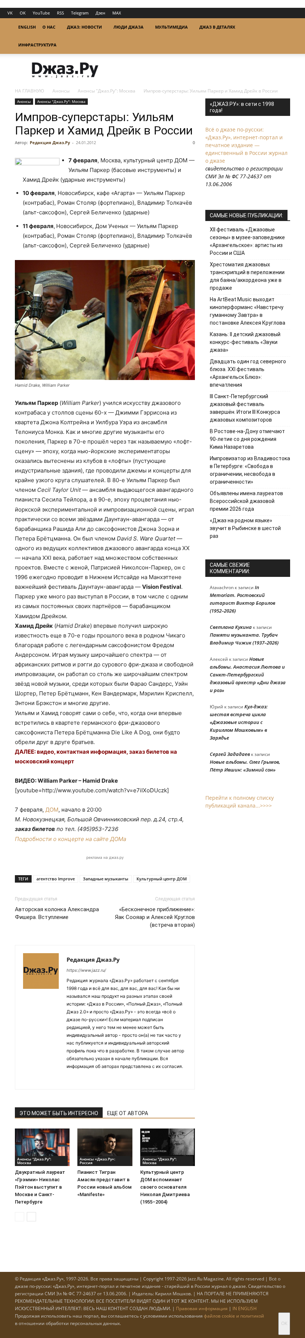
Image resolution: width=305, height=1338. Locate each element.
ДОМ (51, 809)
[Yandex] (99, 1078)
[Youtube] (113, 1078)
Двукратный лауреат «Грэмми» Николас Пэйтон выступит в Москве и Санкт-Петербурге (40, 1187)
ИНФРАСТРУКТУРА (37, 45)
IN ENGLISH (244, 1308)
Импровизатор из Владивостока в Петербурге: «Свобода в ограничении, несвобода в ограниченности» (250, 470)
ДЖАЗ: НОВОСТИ (84, 27)
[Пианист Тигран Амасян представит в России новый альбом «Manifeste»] (104, 1147)
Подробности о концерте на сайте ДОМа (70, 838)
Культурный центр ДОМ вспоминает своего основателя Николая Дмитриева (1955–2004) (165, 1187)
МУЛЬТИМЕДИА (171, 27)
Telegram (80, 13)
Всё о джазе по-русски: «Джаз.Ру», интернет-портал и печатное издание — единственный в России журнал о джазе (246, 145)
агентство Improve (55, 878)
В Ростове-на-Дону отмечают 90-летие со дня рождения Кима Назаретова (247, 439)
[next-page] (31, 1216)
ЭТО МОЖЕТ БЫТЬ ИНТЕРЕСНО (58, 1113)
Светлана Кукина (231, 627)
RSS (60, 13)
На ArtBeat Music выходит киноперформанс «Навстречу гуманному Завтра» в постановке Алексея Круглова (247, 311)
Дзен (100, 13)
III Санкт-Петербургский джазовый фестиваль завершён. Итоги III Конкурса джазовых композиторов (245, 408)
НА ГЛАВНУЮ (29, 91)
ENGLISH (27, 27)
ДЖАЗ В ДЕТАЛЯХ (217, 27)
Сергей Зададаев (230, 754)
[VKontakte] (86, 1078)
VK (10, 13)
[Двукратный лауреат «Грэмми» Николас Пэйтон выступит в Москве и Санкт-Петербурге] (42, 1147)
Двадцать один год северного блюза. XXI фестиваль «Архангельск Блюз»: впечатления (248, 373)
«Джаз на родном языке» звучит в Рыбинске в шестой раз (245, 528)
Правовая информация (202, 1308)
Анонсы (61, 91)
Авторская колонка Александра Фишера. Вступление (57, 913)
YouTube (41, 13)
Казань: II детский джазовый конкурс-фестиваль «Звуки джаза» (245, 342)
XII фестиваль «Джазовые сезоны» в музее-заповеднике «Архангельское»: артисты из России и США (247, 241)
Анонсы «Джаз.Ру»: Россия (97, 1160)
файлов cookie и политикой (234, 1316)
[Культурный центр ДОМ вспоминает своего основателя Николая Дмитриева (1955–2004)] (167, 1147)
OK (23, 13)
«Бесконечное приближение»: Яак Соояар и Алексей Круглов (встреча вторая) (155, 917)
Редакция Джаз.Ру (50, 142)
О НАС (48, 27)
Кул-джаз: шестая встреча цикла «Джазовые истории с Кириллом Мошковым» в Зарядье (239, 722)
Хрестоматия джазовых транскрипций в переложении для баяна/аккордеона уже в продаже (247, 276)
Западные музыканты (105, 878)
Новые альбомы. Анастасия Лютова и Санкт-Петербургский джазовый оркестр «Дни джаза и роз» (248, 675)
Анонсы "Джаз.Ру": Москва (106, 91)
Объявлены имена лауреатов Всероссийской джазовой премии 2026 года (246, 501)
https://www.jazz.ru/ (86, 970)
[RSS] (73, 1078)
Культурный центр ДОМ (162, 878)
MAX (116, 13)
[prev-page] (19, 1216)
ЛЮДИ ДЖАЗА (128, 27)
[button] (281, 27)
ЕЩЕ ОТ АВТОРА (127, 1113)
